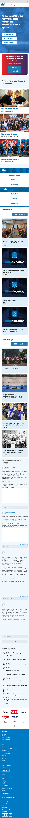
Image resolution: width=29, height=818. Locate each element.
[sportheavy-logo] (6, 712)
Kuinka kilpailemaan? (6, 739)
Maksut (3, 790)
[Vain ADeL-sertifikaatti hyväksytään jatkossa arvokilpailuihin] (14, 317)
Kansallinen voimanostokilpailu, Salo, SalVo (16, 665)
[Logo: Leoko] (24, 712)
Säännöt (3, 736)
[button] (27, 1)
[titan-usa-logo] (6, 717)
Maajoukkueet (4, 787)
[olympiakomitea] (6, 725)
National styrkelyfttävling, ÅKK (13, 691)
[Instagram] (6, 815)
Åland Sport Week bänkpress (11, 369)
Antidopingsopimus (6, 785)
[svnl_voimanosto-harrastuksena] (14, 98)
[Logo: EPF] (14, 722)
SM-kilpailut (14, 180)
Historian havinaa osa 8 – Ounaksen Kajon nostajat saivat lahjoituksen (13, 451)
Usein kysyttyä (5, 741)
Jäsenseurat (4, 747)
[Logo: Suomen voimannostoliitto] (8, 4)
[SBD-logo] (14, 712)
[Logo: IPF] (6, 722)
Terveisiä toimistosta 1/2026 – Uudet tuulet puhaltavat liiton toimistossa (13, 424)
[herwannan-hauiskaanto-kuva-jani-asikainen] (14, 123)
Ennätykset (14, 194)
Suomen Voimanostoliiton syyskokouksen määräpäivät (11, 301)
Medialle (3, 760)
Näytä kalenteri (5, 703)
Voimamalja (14, 203)
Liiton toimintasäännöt (6, 765)
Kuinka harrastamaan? (6, 737)
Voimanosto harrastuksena (9, 109)
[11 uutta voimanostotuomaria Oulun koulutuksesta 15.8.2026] (14, 228)
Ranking (14, 199)
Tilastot (3, 780)
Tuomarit (3, 757)
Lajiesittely (4, 734)
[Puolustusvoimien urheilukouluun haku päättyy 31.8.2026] (14, 258)
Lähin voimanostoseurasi (9, 134)
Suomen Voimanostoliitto (10, 467)
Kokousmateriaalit (5, 752)
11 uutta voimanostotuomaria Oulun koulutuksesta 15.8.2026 (13, 242)
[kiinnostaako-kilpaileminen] (14, 148)
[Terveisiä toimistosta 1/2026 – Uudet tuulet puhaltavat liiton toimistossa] (14, 411)
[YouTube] (10, 815)
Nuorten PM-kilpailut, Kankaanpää (14, 695)
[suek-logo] (14, 725)
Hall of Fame (4, 758)
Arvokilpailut (14, 184)
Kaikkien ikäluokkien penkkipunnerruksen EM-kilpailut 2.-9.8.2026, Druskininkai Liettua (12, 396)
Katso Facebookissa (22, 504)
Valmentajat (4, 755)
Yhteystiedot (4, 763)
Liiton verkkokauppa (6, 767)
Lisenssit (3, 783)
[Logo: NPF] (24, 722)
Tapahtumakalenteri (6, 777)
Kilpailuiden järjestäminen (7, 788)
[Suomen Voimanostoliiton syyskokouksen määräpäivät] (14, 287)
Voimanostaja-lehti (6, 762)
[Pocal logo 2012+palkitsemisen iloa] (14, 717)
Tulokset (3, 778)
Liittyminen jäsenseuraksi (7, 748)
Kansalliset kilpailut (14, 175)
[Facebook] (3, 815)
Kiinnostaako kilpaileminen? (10, 159)
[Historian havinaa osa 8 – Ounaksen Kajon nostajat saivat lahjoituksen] (14, 439)
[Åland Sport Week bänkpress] (14, 357)
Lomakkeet (4, 750)
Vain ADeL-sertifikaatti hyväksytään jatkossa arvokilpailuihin (13, 330)
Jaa (27, 504)
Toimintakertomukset (6, 753)
